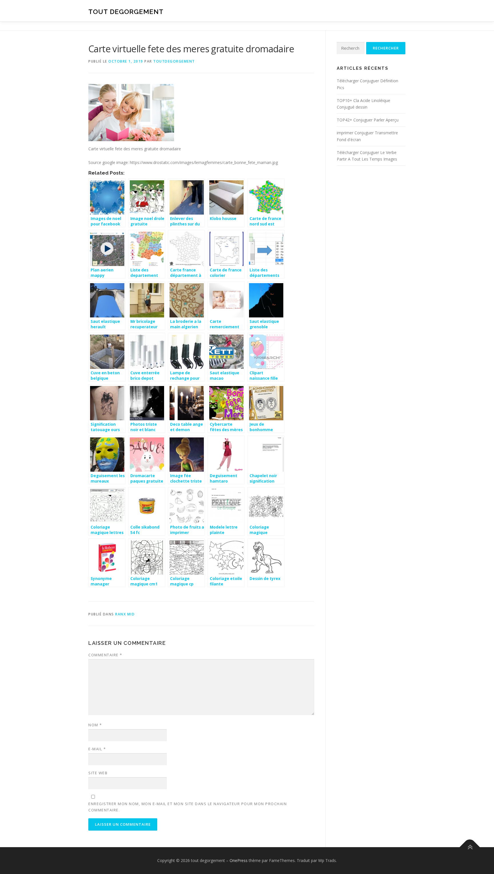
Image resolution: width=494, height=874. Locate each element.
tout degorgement (126, 11)
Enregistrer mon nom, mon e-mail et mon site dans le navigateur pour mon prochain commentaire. (187, 807)
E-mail (97, 748)
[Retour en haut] (470, 847)
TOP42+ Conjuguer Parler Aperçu (368, 120)
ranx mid (125, 614)
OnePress (239, 860)
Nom (95, 724)
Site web (97, 772)
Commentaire (105, 654)
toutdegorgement (174, 61)
